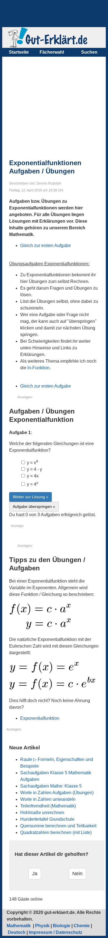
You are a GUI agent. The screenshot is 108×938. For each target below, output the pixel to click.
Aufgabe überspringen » (34, 506)
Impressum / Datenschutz (55, 932)
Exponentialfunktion (39, 718)
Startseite (19, 52)
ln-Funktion (38, 367)
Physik (42, 925)
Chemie (82, 925)
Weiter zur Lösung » (30, 497)
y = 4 (32, 484)
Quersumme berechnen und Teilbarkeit (58, 825)
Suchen (89, 52)
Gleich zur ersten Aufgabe (45, 245)
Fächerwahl (52, 52)
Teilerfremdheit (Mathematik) (48, 806)
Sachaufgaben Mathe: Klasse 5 (51, 786)
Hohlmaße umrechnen (42, 812)
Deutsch (16, 932)
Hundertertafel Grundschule (47, 819)
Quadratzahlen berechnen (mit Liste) (56, 832)
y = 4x (32, 476)
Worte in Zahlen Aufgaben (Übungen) (57, 792)
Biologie (61, 925)
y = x (32, 462)
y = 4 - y (34, 469)
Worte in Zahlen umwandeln (48, 799)
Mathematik (19, 925)
